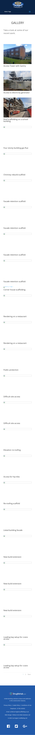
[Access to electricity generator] (17, 90)
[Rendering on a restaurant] (17, 296)
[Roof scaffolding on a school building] (17, 117)
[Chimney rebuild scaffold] (17, 154)
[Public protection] (17, 349)
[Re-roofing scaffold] (17, 483)
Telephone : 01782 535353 (17, 708)
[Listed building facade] (17, 509)
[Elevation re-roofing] (17, 429)
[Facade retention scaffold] (17, 181)
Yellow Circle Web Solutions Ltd (21, 715)
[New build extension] (17, 536)
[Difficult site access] (17, 376)
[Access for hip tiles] (17, 456)
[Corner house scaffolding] (8, 286)
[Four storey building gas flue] (17, 127)
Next (29, 674)
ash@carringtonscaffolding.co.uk (19, 712)
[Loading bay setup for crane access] (17, 616)
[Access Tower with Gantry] (17, 63)
